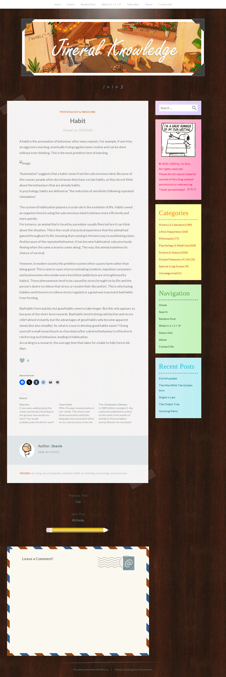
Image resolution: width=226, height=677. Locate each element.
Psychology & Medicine (78, 111)
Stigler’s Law (167, 397)
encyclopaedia (51, 473)
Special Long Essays (172, 266)
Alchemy (78, 517)
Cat (78, 498)
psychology (103, 473)
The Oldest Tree (169, 404)
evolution (67, 473)
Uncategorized (168, 273)
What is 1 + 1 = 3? (111, 4)
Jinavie (56, 446)
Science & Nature (170, 252)
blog (39, 473)
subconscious (119, 473)
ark (33, 473)
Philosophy (166, 238)
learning (90, 473)
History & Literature (172, 224)
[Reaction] (39, 413)
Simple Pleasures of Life (174, 259)
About (148, 4)
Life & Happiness (170, 231)
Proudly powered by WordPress (91, 669)
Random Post (88, 4)
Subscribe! (133, 4)
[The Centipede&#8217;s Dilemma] (118, 413)
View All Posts (48, 452)
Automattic (145, 669)
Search (71, 4)
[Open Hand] (79, 413)
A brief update (168, 378)
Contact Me (165, 4)
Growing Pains (168, 411)
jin (82, 473)
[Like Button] (22, 360)
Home (57, 4)
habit (77, 473)
